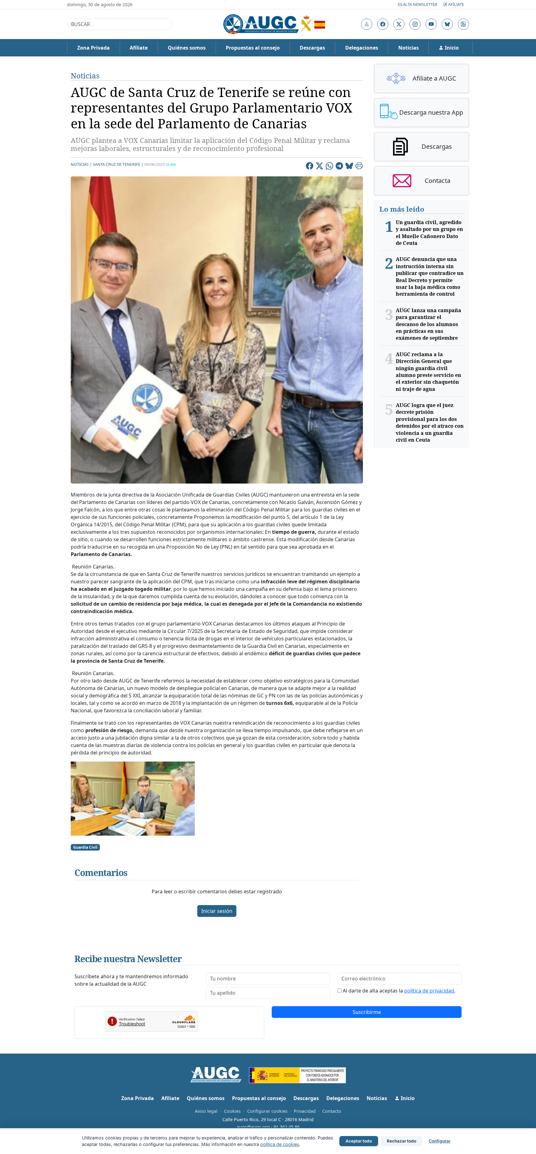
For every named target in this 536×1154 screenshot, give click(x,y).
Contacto (331, 1111)
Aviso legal (206, 1111)
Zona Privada (93, 47)
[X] (319, 166)
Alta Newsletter (420, 4)
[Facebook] (309, 166)
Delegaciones (361, 47)
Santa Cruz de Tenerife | (118, 164)
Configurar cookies (267, 1111)
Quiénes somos (187, 47)
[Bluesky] (349, 166)
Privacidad (305, 1111)
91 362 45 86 (287, 1127)
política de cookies (279, 1144)
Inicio (451, 47)
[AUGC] (219, 1074)
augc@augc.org (253, 1127)
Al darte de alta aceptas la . (399, 990)
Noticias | (81, 164)
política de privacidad (429, 990)
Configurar (439, 1141)
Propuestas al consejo (253, 47)
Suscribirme (367, 1012)
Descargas (312, 47)
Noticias (408, 47)
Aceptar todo (359, 1141)
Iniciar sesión (216, 911)
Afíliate (455, 4)
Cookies (232, 1111)
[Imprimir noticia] (359, 166)
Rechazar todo (401, 1141)
